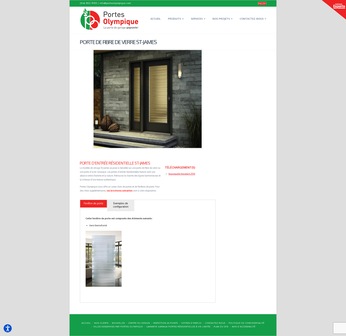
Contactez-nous (215, 323)
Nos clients (101, 323)
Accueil (86, 323)
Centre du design (139, 323)
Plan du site (221, 326)
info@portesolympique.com (115, 3)
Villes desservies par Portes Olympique (118, 326)
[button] (8, 328)
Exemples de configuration (120, 205)
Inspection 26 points (165, 323)
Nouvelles (118, 323)
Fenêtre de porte (93, 203)
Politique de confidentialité (246, 323)
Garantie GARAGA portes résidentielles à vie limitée (178, 326)
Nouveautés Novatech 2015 (181, 174)
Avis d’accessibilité (243, 326)
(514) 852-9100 (88, 3)
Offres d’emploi (191, 323)
